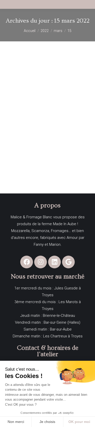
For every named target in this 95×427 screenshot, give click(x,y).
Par (41, 161)
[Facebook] (26, 262)
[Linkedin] (54, 262)
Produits (11, 161)
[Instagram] (40, 262)
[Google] (68, 262)
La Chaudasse (21, 153)
